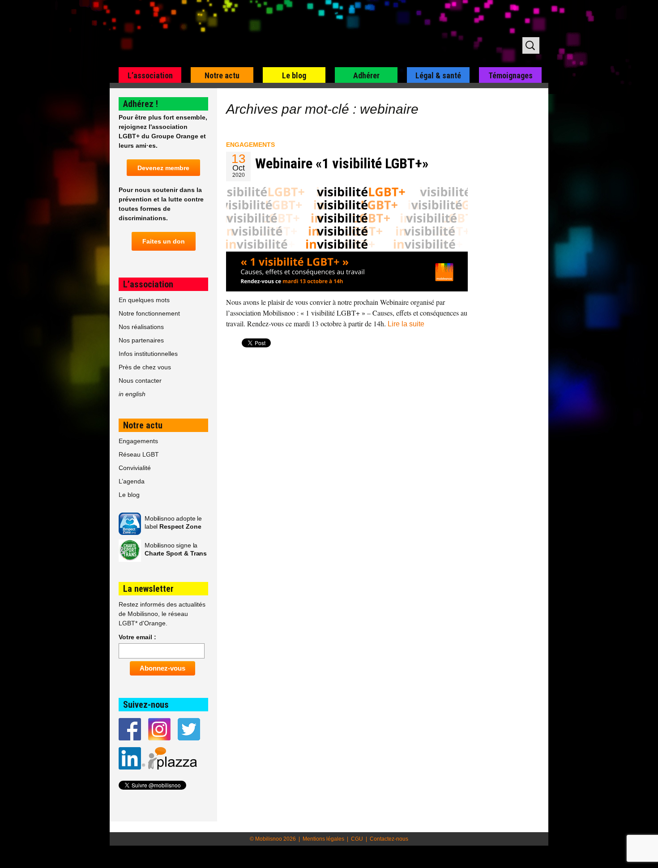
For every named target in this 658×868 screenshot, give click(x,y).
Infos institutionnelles (148, 353)
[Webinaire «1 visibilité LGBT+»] (347, 237)
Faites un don (163, 241)
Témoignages (510, 75)
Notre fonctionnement (149, 313)
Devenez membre (163, 167)
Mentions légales (323, 839)
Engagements (250, 144)
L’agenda (132, 481)
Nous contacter (140, 380)
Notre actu (222, 75)
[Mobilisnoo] (224, 34)
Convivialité (135, 467)
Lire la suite (406, 324)
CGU (357, 839)
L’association (150, 75)
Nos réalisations (141, 326)
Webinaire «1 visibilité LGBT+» (341, 163)
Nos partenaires (141, 340)
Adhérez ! (140, 103)
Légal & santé (438, 75)
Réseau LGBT (139, 454)
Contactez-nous (389, 839)
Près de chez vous (145, 367)
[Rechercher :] (530, 45)
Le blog (294, 75)
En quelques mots (144, 300)
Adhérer (366, 75)
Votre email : (137, 637)
